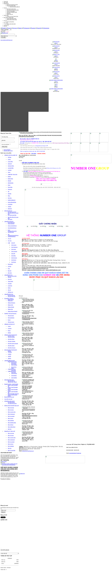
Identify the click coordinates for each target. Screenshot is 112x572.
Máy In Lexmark (11, 416)
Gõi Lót (9, 290)
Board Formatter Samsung (13, 393)
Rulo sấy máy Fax (11, 296)
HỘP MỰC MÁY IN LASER (9, 155)
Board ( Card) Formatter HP (13, 386)
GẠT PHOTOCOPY (12, 369)
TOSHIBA (10, 352)
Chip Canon (13, 245)
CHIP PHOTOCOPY (12, 371)
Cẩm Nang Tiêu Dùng (11, 8)
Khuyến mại (6, 3)
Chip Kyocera (14, 257)
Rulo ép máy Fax (11, 295)
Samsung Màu (11, 165)
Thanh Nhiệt (10, 281)
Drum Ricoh (13, 363)
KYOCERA (10, 204)
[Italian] (19, 28)
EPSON (9, 180)
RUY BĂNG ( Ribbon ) (9, 298)
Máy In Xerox (10, 418)
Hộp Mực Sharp (11, 345)
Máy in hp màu (11, 407)
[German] (14, 28)
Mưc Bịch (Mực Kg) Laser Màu (13, 218)
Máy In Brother (11, 420)
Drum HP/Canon (11, 222)
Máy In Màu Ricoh (11, 426)
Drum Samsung (11, 223)
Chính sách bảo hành (11, 23)
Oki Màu (9, 193)
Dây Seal (10, 272)
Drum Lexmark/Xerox (12, 225)
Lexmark (9, 170)
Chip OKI (13, 253)
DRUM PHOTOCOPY (12, 361)
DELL (9, 195)
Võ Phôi (9, 266)
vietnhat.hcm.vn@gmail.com (28, 451)
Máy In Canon (11, 409)
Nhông (9, 287)
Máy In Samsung (11, 414)
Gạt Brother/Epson (11, 236)
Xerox (9, 172)
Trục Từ (9, 238)
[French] (8, 28)
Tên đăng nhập (5, 136)
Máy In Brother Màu (12, 422)
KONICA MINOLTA (11, 200)
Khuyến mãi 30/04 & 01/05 (12, 4)
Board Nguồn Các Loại (9, 396)
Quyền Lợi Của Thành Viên (12, 16)
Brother (9, 176)
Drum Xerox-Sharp (14, 367)
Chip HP (13, 242)
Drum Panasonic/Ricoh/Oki (12, 231)
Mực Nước (10, 219)
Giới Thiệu (6, 2)
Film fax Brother (11, 317)
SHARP (9, 356)
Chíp (9, 242)
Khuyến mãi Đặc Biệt (11, 5)
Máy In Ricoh (10, 424)
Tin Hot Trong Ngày (11, 11)
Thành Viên (6, 15)
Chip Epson (13, 260)
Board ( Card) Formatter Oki (13, 392)
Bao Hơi (9, 270)
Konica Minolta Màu (12, 202)
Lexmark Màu (10, 168)
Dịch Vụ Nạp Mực (10, 21)
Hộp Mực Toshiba (11, 341)
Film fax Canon (11, 322)
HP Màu (9, 157)
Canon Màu (10, 161)
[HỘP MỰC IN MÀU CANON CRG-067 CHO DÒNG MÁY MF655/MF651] (10, 460)
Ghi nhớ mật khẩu (5, 144)
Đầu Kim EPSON (11, 380)
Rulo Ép (9, 277)
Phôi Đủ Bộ (10, 264)
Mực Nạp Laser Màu (12, 215)
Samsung (10, 163)
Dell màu (10, 198)
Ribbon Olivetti (11, 307)
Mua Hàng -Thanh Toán (8, 17)
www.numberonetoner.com (36, 270)
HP (16, 155)
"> (40, 268)
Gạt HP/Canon (11, 232)
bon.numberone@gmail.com (6, 40)
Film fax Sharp (11, 315)
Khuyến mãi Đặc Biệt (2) (15, 6)
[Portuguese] (25, 28)
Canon (9, 159)
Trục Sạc (10, 240)
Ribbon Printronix (11, 302)
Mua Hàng (21, 157)
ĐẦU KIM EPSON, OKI (9, 379)
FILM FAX (6, 313)
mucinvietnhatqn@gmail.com (75, 453)
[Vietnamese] (45, 28)
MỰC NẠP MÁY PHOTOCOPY (10, 349)
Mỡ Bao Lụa (10, 292)
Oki (8, 191)
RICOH (9, 351)
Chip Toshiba (14, 377)
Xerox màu (15, 174)
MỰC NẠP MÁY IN (8, 210)
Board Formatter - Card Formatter (11, 384)
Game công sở (10, 14)
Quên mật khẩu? (7, 149)
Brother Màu (10, 178)
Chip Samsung (14, 247)
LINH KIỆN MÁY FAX (8, 294)
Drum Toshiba (14, 364)
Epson (9, 319)
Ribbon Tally (10, 305)
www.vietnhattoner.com (53, 270)
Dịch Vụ (5, 20)
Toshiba (9, 206)
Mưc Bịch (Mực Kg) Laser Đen (13, 213)
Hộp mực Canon (11, 337)
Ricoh (9, 185)
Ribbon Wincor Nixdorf (12, 311)
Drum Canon (14, 362)
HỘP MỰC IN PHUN (8, 324)
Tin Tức (5, 7)
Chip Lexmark (14, 251)
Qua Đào (10, 283)
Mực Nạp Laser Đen (12, 211)
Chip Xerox (13, 249)
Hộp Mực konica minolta (13, 343)
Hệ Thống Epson (11, 402)
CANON (9, 354)
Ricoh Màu (10, 187)
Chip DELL (13, 255)
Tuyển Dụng (6, 24)
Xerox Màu (10, 174)
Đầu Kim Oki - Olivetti (12, 382)
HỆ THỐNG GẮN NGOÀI (9, 401)
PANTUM (10, 208)
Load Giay (10, 285)
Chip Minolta (14, 375)
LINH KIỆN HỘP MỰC (9, 221)
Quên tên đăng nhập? (8, 150)
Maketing (9, 13)
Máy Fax (9, 429)
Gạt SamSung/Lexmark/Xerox (13, 235)
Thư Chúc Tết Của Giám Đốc (13, 10)
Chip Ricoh (13, 262)
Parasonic (10, 189)
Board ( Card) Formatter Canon (13, 388)
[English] (3, 28)
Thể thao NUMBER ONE (12, 12)
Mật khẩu (3, 140)
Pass (9, 268)
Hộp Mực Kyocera (11, 347)
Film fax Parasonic (12, 313)
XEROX (9, 358)
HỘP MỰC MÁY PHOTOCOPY (10, 335)
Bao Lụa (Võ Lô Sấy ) (12, 276)
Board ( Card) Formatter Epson (13, 390)
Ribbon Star (10, 309)
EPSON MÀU (10, 183)
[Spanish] (38, 28)
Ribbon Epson (11, 299)
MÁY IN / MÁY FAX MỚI (9, 405)
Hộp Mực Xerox (11, 336)
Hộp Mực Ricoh (11, 339)
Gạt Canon (13, 370)
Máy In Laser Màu (11, 450)
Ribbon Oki (10, 300)
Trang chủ (6, 1)
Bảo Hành (6, 22)
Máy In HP (16, 405)
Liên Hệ (5, 26)
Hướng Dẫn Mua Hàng (11, 18)
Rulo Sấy (10, 279)
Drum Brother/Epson (12, 227)
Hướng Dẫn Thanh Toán (12, 19)
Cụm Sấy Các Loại (8, 399)
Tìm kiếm (3, 37)
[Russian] (32, 28)
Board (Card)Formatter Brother (12, 395)
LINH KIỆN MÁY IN (8, 275)
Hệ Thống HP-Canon (12, 403)
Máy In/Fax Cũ (7, 431)
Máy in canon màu (11, 412)
